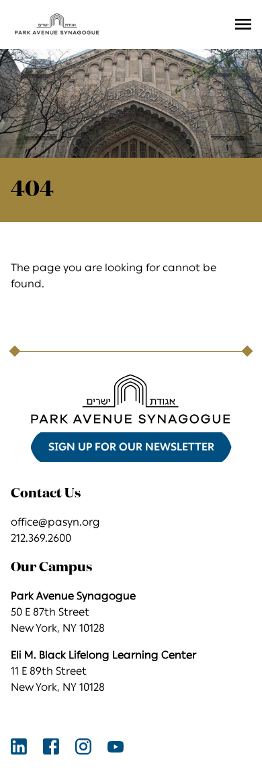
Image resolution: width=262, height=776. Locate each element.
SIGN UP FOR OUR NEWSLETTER (131, 446)
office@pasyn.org (55, 522)
